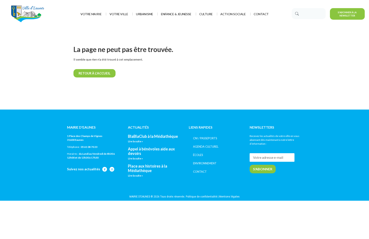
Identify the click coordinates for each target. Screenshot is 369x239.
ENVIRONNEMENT (205, 163)
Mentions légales (229, 196)
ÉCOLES (198, 155)
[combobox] (308, 13)
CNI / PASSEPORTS (205, 138)
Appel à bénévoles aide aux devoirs (151, 151)
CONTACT (200, 171)
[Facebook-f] (104, 169)
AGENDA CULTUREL (205, 146)
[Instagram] (112, 169)
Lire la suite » (135, 141)
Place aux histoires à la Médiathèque (147, 168)
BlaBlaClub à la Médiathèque (153, 136)
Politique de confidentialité (201, 196)
